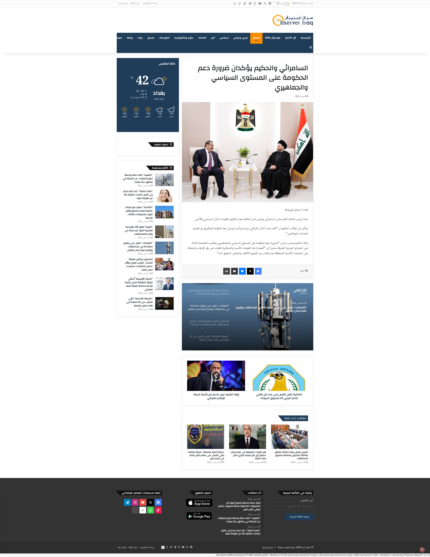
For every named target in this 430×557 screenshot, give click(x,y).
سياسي (224, 37)
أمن (213, 37)
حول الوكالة (135, 3)
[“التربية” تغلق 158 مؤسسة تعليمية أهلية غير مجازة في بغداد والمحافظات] (164, 231)
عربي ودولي (240, 37)
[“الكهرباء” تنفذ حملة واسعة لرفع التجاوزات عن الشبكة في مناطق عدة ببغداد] (164, 180)
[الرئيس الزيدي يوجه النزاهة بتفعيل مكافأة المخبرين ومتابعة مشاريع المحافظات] (289, 437)
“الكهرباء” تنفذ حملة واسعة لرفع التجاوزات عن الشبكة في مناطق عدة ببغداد (138, 178)
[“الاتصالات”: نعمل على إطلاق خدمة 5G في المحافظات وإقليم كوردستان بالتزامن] (247, 316)
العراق (256, 37)
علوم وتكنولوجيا (183, 37)
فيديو (150, 37)
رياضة (130, 37)
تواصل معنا (122, 3)
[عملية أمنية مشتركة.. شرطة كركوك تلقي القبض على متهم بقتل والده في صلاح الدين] (205, 437)
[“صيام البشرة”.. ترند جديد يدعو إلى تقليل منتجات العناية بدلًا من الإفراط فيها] (164, 196)
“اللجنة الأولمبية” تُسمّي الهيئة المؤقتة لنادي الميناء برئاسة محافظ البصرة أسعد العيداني (138, 284)
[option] (247, 316)
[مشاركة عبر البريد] (234, 271)
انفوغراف (164, 37)
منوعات (118, 37)
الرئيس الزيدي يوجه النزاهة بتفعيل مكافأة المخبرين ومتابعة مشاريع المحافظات (291, 455)
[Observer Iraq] (292, 20)
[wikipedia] (229, 3)
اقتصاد (202, 37)
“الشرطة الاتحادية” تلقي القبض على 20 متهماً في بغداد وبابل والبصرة (139, 302)
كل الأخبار (290, 37)
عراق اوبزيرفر (267, 547)
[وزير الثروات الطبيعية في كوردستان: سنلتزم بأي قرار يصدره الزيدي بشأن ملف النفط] (247, 437)
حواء (140, 37)
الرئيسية (306, 37)
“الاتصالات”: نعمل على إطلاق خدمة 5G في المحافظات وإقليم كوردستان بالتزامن (271, 309)
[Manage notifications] (422, 549)
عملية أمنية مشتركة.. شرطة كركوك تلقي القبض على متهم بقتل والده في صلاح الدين (206, 455)
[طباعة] (226, 271)
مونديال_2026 (272, 37)
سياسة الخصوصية (150, 3)
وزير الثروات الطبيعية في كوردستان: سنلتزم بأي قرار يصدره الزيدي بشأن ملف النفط (248, 455)
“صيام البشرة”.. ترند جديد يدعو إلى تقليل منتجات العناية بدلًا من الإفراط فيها (138, 194)
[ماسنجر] (242, 271)
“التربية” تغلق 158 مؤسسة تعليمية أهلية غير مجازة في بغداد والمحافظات (139, 230)
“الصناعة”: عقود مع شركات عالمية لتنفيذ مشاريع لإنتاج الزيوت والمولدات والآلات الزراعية (139, 212)
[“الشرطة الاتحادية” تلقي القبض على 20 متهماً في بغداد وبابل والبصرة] (164, 303)
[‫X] (250, 271)
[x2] (234, 3)
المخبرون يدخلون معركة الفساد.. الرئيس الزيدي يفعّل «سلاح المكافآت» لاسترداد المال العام (139, 264)
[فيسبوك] (258, 271)
